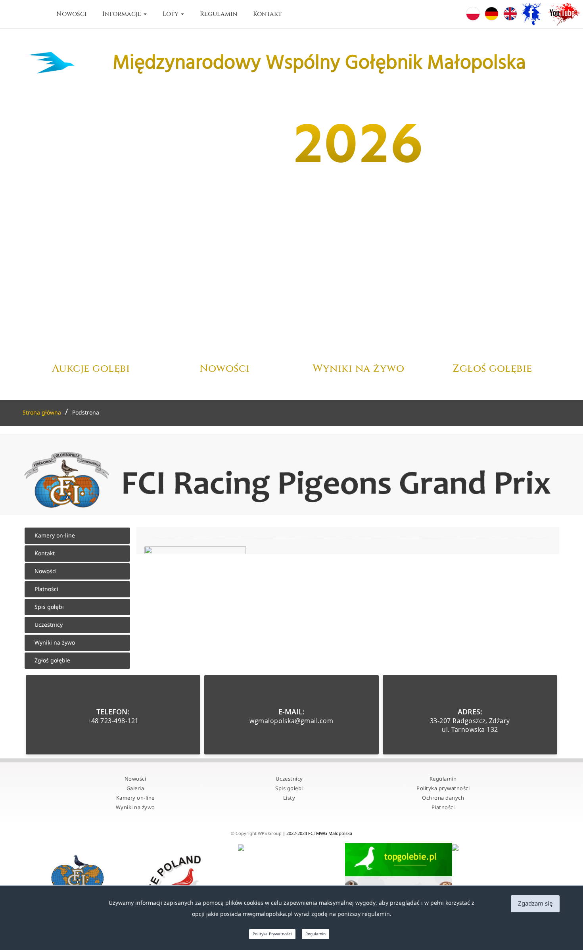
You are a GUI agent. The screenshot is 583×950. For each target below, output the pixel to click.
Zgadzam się (535, 903)
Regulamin (218, 14)
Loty (171, 14)
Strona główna (42, 413)
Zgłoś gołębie (52, 660)
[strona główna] (38, 14)
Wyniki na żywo (55, 643)
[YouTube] (565, 14)
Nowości (71, 14)
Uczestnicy (49, 625)
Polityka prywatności (443, 789)
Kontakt (267, 14)
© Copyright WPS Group (257, 833)
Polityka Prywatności (272, 934)
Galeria (135, 789)
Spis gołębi (49, 607)
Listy (289, 798)
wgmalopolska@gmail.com (291, 720)
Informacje (122, 14)
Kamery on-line (55, 536)
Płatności (46, 589)
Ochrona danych (443, 798)
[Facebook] (533, 14)
